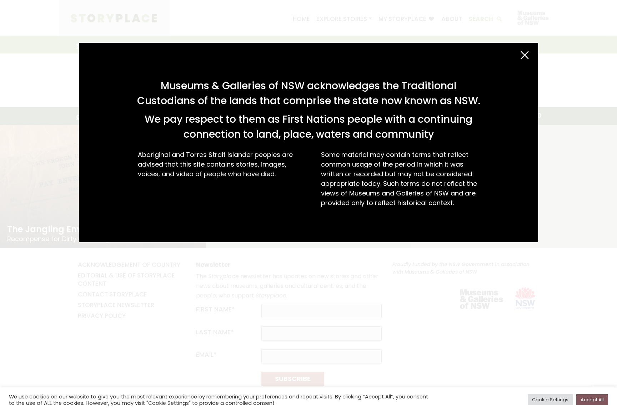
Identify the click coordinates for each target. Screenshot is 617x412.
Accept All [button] (592, 399)
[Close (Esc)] (524, 55)
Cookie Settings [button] (550, 399)
